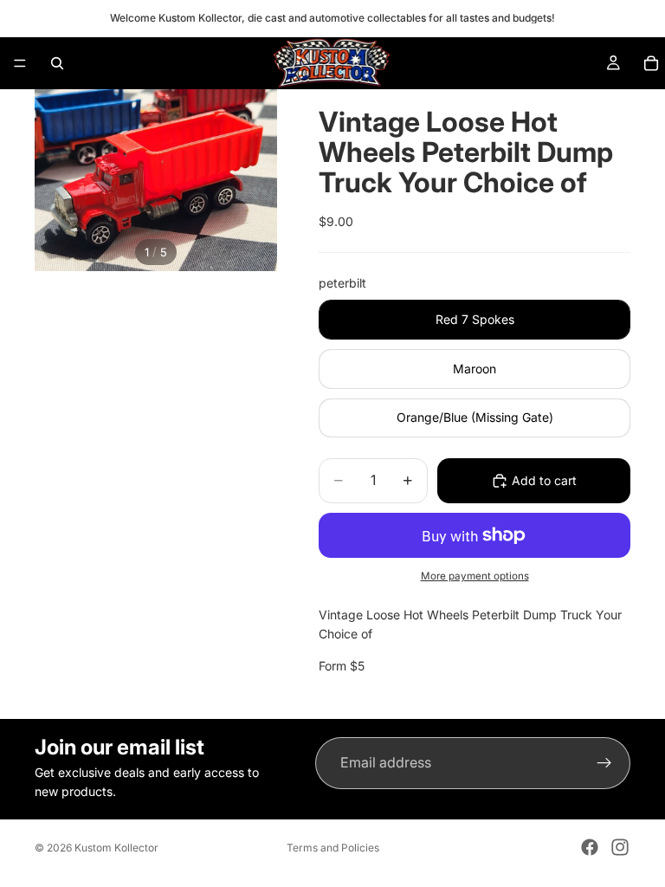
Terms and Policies (333, 847)
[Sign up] (604, 763)
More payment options (475, 576)
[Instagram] (620, 847)
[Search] (57, 63)
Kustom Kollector (116, 847)
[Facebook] (589, 847)
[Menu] (20, 63)
